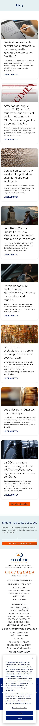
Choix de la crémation (19, 648)
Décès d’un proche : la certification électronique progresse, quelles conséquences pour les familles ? (19, 49)
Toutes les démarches (19, 645)
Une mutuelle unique (19, 584)
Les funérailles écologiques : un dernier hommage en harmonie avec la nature (19, 352)
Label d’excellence (19, 593)
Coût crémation (19, 632)
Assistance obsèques (19, 619)
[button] (19, 504)
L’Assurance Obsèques (19, 580)
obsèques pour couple (19, 616)
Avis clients (19, 596)
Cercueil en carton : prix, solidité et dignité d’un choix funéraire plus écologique (19, 176)
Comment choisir (19, 608)
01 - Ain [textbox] (19, 538)
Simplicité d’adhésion (19, 622)
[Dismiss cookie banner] (32, 659)
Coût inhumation (19, 635)
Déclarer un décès (19, 642)
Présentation (19, 588)
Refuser (19, 718)
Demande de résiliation (19, 625)
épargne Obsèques (19, 613)
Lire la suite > (11, 75)
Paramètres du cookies (19, 708)
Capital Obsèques (19, 610)
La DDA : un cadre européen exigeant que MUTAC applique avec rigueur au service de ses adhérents (19, 470)
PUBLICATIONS (19, 599)
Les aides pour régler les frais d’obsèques (19, 411)
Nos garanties (19, 604)
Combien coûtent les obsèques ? (19, 629)
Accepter (19, 713)
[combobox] (19, 538)
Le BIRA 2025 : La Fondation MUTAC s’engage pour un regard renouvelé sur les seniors (19, 233)
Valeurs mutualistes (19, 590)
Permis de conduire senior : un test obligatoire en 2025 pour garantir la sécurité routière (19, 293)
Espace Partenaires (19, 652)
